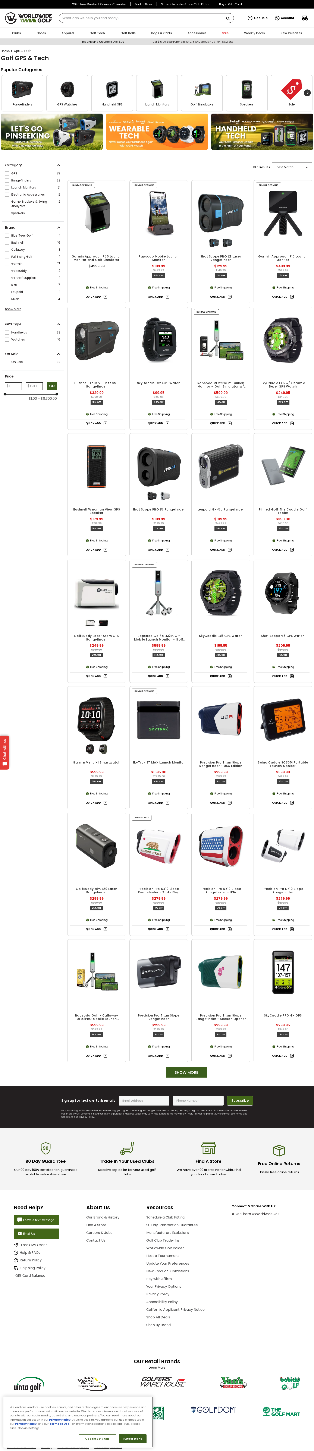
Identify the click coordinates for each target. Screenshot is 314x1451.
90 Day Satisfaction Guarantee (172, 1225)
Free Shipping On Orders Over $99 (102, 42)
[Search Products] (229, 18)
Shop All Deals (158, 1317)
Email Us (29, 1233)
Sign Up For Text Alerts (219, 42)
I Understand (133, 1439)
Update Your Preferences (167, 1263)
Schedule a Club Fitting (165, 1217)
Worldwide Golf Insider (165, 1248)
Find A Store (96, 1225)
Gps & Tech (22, 51)
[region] (78, 1422)
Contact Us (95, 1240)
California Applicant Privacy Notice (175, 1309)
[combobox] (146, 18)
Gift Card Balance (35, 1275)
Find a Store (143, 4)
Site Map (46, 1449)
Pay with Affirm (159, 1278)
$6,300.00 (47, 399)
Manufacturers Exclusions (167, 1232)
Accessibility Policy (162, 1301)
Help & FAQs (30, 1252)
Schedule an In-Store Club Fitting (185, 4)
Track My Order (34, 1244)
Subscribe (240, 1100)
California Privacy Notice (73, 1449)
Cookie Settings (97, 1439)
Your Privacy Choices (108, 1449)
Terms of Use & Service (21, 1449)
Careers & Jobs (99, 1232)
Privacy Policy (86, 1117)
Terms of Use (59, 1424)
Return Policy (31, 1260)
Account (287, 18)
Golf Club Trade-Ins (162, 1240)
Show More (13, 309)
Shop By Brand (158, 1324)
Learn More (157, 1367)
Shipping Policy (33, 1267)
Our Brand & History (102, 1217)
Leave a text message (38, 1220)
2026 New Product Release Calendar (99, 4)
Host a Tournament (162, 1255)
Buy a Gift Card (230, 4)
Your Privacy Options (163, 1286)
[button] (258, 18)
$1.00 (33, 399)
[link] (52, 132)
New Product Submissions (167, 1271)
